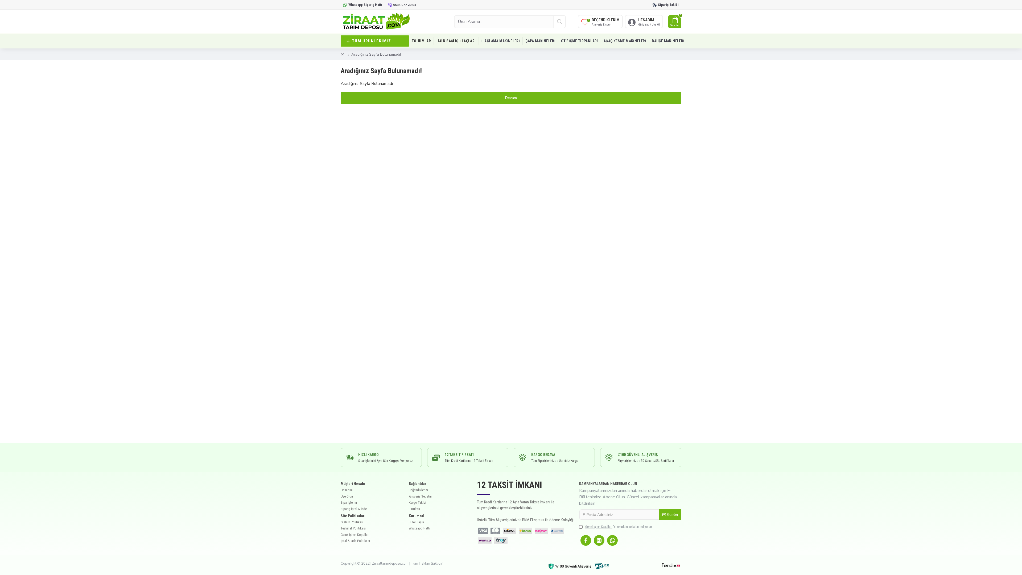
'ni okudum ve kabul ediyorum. (619, 527)
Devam (511, 97)
